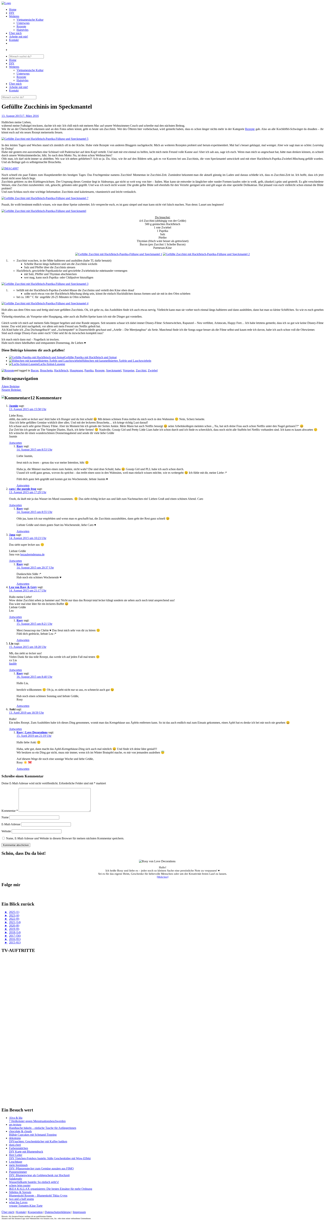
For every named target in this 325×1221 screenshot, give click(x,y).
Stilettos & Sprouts (20, 1192)
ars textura (15, 1124)
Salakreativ (15, 1178)
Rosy (20, 446)
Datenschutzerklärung (58, 1212)
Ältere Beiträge (11, 386)
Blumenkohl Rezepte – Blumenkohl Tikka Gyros (38, 1195)
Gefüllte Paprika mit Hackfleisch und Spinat (90, 357)
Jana (12, 534)
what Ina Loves (18, 1202)
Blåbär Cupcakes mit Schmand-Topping (33, 1134)
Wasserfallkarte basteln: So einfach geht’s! (34, 1182)
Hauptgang (76, 370)
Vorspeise (128, 370)
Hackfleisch (61, 370)
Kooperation (35, 1212)
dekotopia (15, 1138)
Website (6, 831)
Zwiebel (153, 370)
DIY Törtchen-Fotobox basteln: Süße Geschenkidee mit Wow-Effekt (50, 1158)
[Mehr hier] (162, 876)
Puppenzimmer (18, 1171)
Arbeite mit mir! (18, 36)
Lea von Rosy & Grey (23, 587)
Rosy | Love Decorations (32, 732)
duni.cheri (15, 1144)
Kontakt (14, 40)
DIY (11, 12)
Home (12, 9)
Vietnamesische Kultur (30, 19)
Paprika (88, 370)
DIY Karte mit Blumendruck (26, 1151)
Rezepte (21, 26)
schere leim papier (19, 1185)
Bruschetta (46, 370)
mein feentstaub (18, 1165)
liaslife (13, 663)
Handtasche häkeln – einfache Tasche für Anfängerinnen (42, 1127)
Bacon (35, 370)
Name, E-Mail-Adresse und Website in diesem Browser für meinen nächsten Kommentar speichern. (65, 838)
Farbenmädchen (18, 1148)
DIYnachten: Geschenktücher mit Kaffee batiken (38, 1141)
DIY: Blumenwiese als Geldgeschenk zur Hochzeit (39, 1175)
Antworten (15, 442)
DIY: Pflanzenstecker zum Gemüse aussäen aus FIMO (41, 1168)
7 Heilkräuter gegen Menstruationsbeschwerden (37, 1121)
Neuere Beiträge (12, 389)
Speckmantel (113, 370)
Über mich (15, 33)
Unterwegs (23, 23)
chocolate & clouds (20, 1131)
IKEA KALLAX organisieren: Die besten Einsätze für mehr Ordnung (50, 1188)
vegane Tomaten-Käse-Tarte (26, 1205)
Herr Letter (15, 1155)
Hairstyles (22, 29)
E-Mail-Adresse (11, 824)
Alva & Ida (15, 1117)
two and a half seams (21, 1199)
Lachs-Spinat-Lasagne (52, 364)
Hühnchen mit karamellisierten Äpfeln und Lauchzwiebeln (116, 360)
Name (5, 817)
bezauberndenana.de (32, 554)
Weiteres (14, 16)
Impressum (79, 1212)
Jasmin (13, 405)
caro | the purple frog (22, 488)
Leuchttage (15, 1161)
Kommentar (10, 810)
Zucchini (141, 370)
